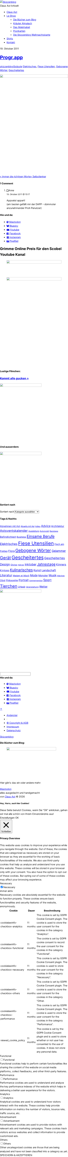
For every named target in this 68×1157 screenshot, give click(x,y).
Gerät (5, 557)
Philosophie (12, 580)
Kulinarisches (21, 570)
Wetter (43, 586)
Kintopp (4, 570)
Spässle (17, 66)
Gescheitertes (16, 70)
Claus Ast (12, 12)
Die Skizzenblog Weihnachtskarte (31, 34)
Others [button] (4, 1139)
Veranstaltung (32, 587)
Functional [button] (5, 1056)
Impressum (13, 726)
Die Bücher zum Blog (24, 19)
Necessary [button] (6, 883)
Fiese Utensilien (46, 66)
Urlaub (21, 586)
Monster (43, 575)
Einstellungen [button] (7, 817)
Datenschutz (14, 730)
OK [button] (17, 817)
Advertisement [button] (8, 1117)
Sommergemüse (36, 580)
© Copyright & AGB (17, 722)
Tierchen (8, 586)
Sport (47, 580)
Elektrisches (29, 66)
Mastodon (5, 789)
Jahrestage (46, 564)
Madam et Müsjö (21, 575)
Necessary (9, 887)
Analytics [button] (5, 1094)
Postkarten (19, 31)
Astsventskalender (14, 531)
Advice (46, 526)
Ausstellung (33, 531)
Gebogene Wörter (33, 550)
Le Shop (11, 15)
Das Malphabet (21, 27)
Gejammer (59, 551)
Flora (11, 551)
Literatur (6, 575)
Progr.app (11, 57)
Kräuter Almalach (22, 23)
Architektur (57, 526)
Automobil (44, 531)
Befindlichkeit (8, 536)
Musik (52, 575)
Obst (2, 580)
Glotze (14, 564)
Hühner (21, 565)
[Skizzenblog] (8, 1)
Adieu (37, 526)
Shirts (10, 38)
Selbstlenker (38, 176)
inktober (30, 564)
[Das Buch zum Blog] (20, 454)
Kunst (37, 570)
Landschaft (49, 570)
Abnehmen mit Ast (10, 526)
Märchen (61, 576)
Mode (34, 575)
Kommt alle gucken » (14, 378)
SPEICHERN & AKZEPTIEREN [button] (16, 1155)
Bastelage (54, 531)
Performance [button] (7, 1075)
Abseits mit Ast (27, 526)
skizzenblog (6, 66)
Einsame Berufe (40, 536)
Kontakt (11, 42)
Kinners (61, 564)
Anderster (12, 715)
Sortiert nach (7, 511)
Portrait (24, 580)
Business (21, 537)
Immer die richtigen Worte (15, 176)
